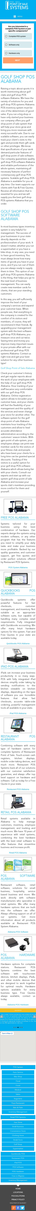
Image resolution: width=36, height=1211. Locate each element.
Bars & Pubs (18, 1107)
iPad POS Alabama (18, 713)
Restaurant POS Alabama (18, 789)
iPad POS (18, 1163)
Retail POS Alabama (18, 853)
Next (34, 1016)
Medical (18, 1090)
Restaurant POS (18, 1158)
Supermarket (18, 1149)
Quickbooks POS (18, 1154)
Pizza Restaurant (18, 1103)
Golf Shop (18, 1144)
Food (18, 1085)
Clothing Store (18, 1135)
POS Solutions (18, 1196)
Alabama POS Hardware (18, 1005)
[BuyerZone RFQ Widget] (18, 46)
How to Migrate (18, 1176)
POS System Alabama (18, 567)
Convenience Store (18, 1131)
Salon (18, 1094)
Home (18, 1189)
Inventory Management (18, 1112)
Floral (18, 1081)
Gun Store (18, 1122)
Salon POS (18, 1010)
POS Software (18, 1167)
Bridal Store (18, 1140)
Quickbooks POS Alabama (18, 643)
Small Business (18, 1126)
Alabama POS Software (18, 932)
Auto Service (18, 1072)
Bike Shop (18, 1077)
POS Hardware (18, 1171)
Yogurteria (18, 1099)
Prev (1, 1016)
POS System (18, 1067)
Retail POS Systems (18, 1117)
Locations (18, 1192)
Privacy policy (18, 1200)
